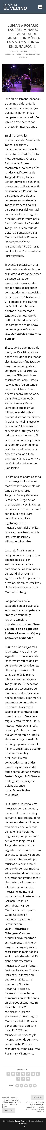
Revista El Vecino (28, 51)
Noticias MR (30, 54)
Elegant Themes (20, 1121)
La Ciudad (20, 54)
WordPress (23, 1124)
